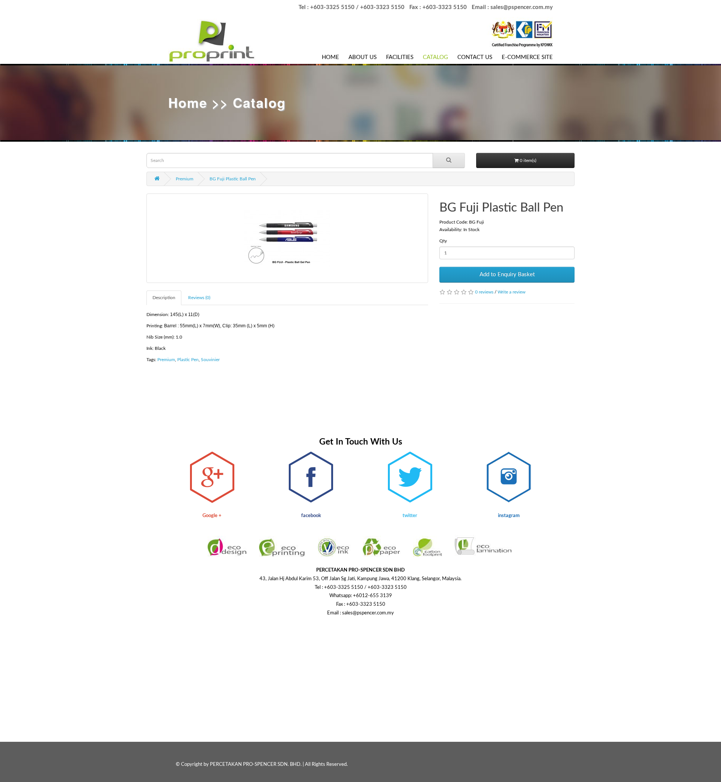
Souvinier (210, 359)
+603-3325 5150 (332, 7)
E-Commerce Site (527, 57)
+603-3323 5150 (382, 7)
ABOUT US (362, 57)
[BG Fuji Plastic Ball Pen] (287, 238)
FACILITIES (399, 57)
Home (187, 102)
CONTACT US (474, 57)
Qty (443, 241)
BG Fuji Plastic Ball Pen (233, 179)
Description (163, 297)
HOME (330, 57)
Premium (184, 179)
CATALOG (435, 57)
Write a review (511, 292)
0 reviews (484, 292)
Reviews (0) (199, 297)
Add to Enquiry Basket (507, 274)
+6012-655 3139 (372, 595)
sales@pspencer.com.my (521, 7)
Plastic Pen (188, 359)
